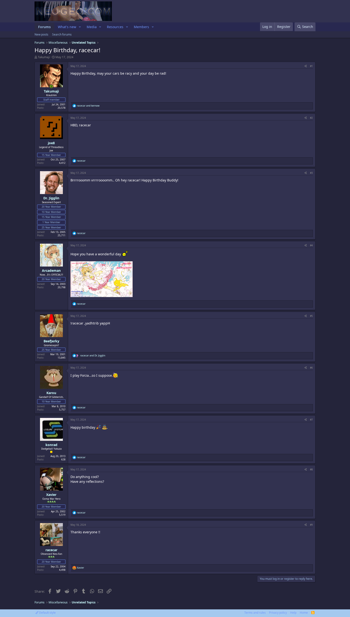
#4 (311, 245)
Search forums (62, 34)
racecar (51, 550)
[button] (80, 27)
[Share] (305, 66)
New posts (41, 34)
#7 (311, 419)
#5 (311, 316)
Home (304, 613)
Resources (115, 27)
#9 (311, 524)
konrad (51, 444)
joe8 (51, 143)
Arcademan (51, 270)
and (88, 105)
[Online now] (51, 86)
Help (293, 613)
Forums (44, 27)
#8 (311, 469)
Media (92, 27)
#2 (311, 117)
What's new (67, 27)
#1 (311, 66)
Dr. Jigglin (51, 198)
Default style (47, 613)
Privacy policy (278, 613)
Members (141, 27)
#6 (311, 367)
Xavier (51, 494)
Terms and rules (255, 613)
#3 (311, 173)
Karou (51, 393)
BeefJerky (51, 341)
